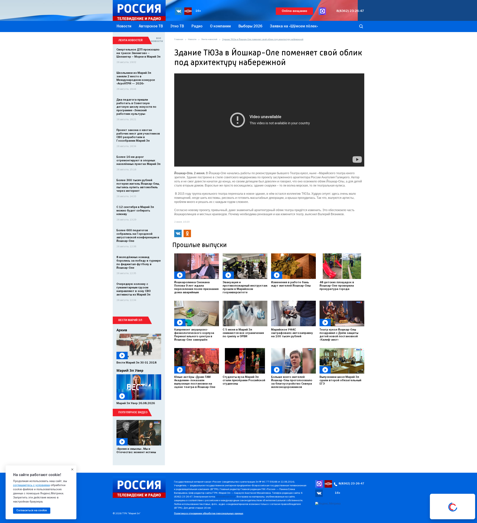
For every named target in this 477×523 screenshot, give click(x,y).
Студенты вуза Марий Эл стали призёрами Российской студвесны (244, 380)
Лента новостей (209, 39)
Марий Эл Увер (129, 370)
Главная (178, 39)
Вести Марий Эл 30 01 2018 (136, 362)
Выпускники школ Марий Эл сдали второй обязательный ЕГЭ (340, 380)
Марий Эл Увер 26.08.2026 (135, 403)
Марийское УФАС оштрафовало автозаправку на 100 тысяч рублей (292, 333)
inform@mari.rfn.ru (226, 497)
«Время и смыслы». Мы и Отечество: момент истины (136, 451)
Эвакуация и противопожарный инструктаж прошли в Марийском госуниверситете (245, 287)
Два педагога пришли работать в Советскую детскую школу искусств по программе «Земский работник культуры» (136, 107)
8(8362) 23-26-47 (350, 11)
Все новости (156, 39)
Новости (192, 39)
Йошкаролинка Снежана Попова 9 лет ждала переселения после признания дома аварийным (196, 287)
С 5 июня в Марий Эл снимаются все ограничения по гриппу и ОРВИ (243, 333)
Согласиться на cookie (31, 510)
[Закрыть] (72, 469)
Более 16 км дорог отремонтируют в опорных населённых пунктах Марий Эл (138, 160)
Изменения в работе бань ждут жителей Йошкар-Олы (291, 284)
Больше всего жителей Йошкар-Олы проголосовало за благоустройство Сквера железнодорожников (291, 382)
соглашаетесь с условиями (31, 485)
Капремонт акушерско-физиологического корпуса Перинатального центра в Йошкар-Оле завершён (194, 334)
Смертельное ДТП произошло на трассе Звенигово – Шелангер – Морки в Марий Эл (138, 53)
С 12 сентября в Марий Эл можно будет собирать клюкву (135, 211)
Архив (121, 330)
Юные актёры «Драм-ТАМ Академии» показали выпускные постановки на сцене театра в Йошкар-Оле (194, 382)
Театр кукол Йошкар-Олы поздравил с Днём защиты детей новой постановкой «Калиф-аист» (339, 334)
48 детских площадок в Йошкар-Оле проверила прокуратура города (337, 285)
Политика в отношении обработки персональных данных (208, 514)
